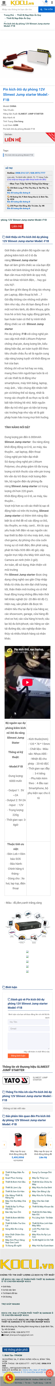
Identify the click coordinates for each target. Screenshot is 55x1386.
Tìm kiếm (48, 9)
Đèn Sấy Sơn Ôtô (13, 1212)
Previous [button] (4, 1142)
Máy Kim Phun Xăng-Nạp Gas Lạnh (15, 1241)
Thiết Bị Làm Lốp (13, 1187)
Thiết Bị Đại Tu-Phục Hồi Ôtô (14, 1208)
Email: (18, 1335)
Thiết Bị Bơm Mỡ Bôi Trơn (14, 1219)
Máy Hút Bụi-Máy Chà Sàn (15, 1202)
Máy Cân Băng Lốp (41, 1191)
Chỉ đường (7, 1297)
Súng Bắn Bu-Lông (14, 1229)
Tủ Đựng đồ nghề (13, 1245)
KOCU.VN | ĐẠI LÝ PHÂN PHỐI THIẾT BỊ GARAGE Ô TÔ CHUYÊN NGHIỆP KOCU (27, 1371)
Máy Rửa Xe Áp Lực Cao (41, 1235)
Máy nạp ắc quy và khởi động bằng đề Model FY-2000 (15, 1154)
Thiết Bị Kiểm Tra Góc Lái (15, 1224)
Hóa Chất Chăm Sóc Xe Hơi (14, 1235)
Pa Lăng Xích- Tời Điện (42, 1218)
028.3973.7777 (38, 173)
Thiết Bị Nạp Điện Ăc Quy (14, 1173)
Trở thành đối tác (10, 1293)
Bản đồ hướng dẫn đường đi (18, 193)
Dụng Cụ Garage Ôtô (42, 1172)
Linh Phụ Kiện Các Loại (40, 1230)
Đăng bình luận (18, 1055)
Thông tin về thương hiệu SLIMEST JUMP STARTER (25, 1068)
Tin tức (28, 1383)
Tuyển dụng (38, 1383)
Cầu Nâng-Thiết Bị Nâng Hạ (13, 1196)
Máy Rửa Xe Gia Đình (42, 1187)
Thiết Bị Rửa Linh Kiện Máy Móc (42, 1224)
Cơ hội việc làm (9, 1290)
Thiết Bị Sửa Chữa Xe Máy (42, 1183)
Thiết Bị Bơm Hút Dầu (15, 1182)
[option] (15, 1144)
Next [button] (51, 1142)
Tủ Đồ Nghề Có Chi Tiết (42, 1240)
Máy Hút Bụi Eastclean (42, 1245)
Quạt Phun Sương (13, 1178)
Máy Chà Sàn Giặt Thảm (40, 1202)
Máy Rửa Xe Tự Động (42, 1195)
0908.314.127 (22, 173)
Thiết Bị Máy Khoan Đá (42, 1207)
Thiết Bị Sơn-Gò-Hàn (14, 1191)
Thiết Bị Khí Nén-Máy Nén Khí (42, 1213)
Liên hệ (48, 1383)
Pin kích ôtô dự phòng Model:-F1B (19, 155)
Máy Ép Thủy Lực (40, 1178)
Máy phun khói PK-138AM (40, 1152)
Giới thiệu (7, 1287)
